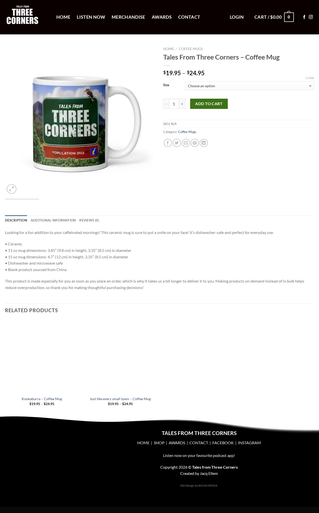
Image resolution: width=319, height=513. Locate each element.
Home (63, 17)
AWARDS (177, 442)
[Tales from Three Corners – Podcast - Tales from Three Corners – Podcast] (27, 17)
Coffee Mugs (191, 49)
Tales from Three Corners (215, 467)
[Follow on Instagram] (311, 17)
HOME (143, 442)
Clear (310, 77)
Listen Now (91, 17)
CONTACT (198, 442)
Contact (189, 17)
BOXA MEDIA (208, 485)
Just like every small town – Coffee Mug (120, 399)
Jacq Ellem (209, 473)
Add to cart (209, 103)
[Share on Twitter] (177, 143)
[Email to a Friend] (186, 143)
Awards (162, 17)
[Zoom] (11, 189)
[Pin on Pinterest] (195, 143)
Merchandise (128, 17)
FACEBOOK (223, 442)
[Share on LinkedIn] (204, 143)
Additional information (53, 220)
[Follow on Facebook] (304, 17)
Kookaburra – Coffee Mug (42, 399)
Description (16, 220)
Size (166, 85)
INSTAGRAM (249, 442)
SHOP (159, 442)
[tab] (16, 220)
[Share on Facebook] (168, 143)
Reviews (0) (89, 220)
